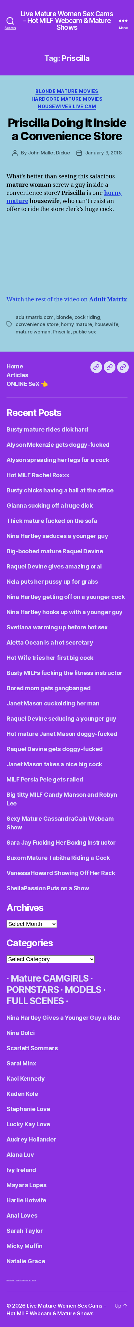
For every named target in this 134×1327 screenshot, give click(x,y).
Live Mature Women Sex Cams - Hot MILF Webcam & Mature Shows (67, 20)
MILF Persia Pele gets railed (45, 779)
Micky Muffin (25, 1246)
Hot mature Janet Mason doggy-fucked (62, 733)
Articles (17, 375)
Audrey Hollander (31, 1139)
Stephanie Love (28, 1109)
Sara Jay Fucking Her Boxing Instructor (61, 842)
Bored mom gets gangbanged (48, 688)
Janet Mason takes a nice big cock (54, 764)
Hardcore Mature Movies (67, 99)
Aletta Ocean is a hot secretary (50, 642)
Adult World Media (19, 1280)
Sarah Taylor (25, 1230)
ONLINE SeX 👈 (27, 383)
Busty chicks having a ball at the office (60, 490)
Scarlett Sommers (32, 1048)
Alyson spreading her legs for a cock (58, 459)
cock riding (87, 317)
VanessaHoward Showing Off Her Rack (61, 873)
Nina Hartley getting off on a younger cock (66, 596)
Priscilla (62, 332)
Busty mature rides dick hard (47, 429)
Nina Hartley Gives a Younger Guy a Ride (63, 1017)
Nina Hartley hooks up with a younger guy (65, 612)
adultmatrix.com (35, 317)
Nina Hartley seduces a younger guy (57, 536)
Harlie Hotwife (26, 1200)
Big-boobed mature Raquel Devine (55, 551)
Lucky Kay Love (28, 1124)
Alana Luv (20, 1154)
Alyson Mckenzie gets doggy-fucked (58, 444)
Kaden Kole (22, 1093)
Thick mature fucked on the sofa (52, 520)
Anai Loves (22, 1215)
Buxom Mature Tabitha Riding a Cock (58, 857)
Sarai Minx (21, 1063)
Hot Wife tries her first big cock (50, 657)
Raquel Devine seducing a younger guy (61, 718)
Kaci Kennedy (26, 1078)
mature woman (33, 332)
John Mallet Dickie (49, 153)
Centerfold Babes (30, 1280)
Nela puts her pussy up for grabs (52, 581)
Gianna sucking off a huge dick (50, 505)
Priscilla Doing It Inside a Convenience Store (67, 129)
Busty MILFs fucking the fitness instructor (65, 672)
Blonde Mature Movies (66, 91)
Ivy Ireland (21, 1169)
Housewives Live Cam (67, 106)
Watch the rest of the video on (67, 299)
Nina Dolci (20, 1032)
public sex (84, 332)
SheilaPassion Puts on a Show (48, 888)
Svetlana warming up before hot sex (57, 627)
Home (15, 366)
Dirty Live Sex (10, 1280)
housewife (106, 324)
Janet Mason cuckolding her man (53, 703)
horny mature (76, 324)
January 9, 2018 (103, 153)
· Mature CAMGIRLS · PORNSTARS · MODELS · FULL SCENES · (56, 989)
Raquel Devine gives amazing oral (54, 566)
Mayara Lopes (27, 1185)
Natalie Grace (26, 1261)
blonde (64, 317)
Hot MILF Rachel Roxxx (38, 475)
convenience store (37, 324)
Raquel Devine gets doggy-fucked (55, 749)
